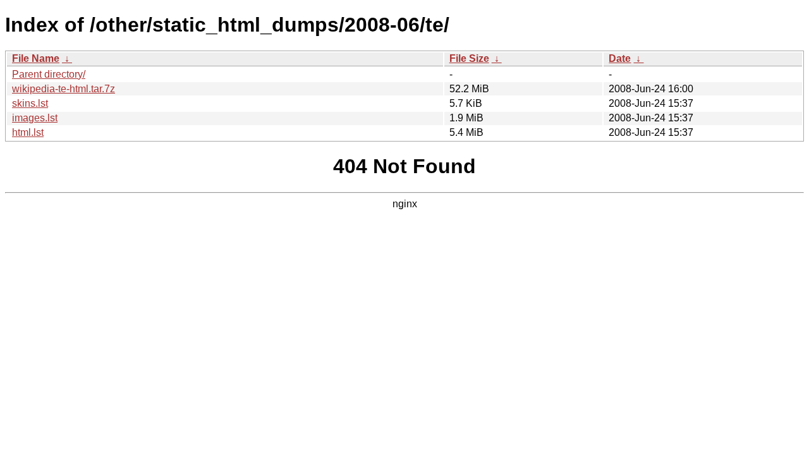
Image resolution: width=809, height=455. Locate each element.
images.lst (35, 117)
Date (620, 58)
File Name (35, 58)
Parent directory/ (48, 74)
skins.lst (30, 103)
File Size (469, 58)
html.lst (28, 132)
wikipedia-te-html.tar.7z (63, 88)
